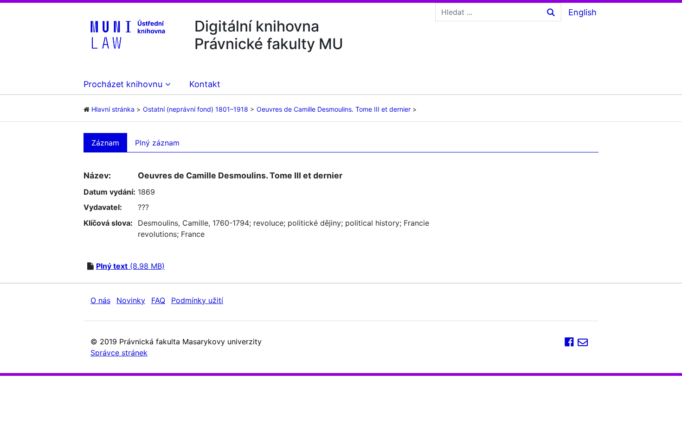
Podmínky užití (197, 300)
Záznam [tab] (105, 142)
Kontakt (204, 84)
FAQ (158, 300)
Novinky (130, 300)
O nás (100, 300)
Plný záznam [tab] (157, 142)
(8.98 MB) (130, 266)
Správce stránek (119, 352)
